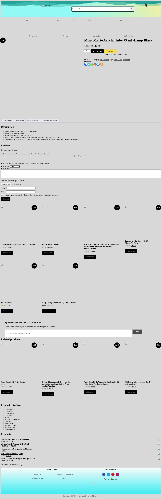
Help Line (65, 479)
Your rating (5, 166)
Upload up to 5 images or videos (12, 181)
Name (3, 188)
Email (3, 191)
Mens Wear (9, 423)
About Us (37, 475)
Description (8, 120)
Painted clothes (10, 425)
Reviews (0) (20, 120)
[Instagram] (95, 64)
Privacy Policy (37, 479)
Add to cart (97, 51)
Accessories (9, 410)
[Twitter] (88, 64)
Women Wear (10, 429)
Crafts (7, 417)
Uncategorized (10, 427)
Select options (49, 311)
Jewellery (8, 421)
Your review (6, 168)
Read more (7, 253)
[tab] (8, 121)
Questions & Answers (50, 120)
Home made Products (12, 419)
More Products (33, 120)
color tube (126, 60)
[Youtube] (113, 474)
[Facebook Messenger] (98, 64)
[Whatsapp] (91, 64)
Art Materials (104, 60)
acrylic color (118, 60)
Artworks (8, 415)
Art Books (9, 412)
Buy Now (110, 51)
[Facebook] (85, 64)
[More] (102, 64)
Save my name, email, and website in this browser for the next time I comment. (31, 195)
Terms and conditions (65, 475)
